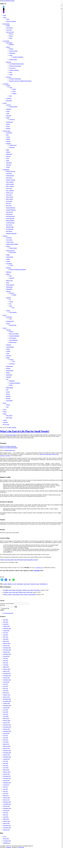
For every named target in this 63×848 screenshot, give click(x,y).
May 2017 (5, 791)
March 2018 (6, 769)
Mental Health (9, 387)
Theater (8, 167)
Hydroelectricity (10, 321)
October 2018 (6, 754)
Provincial (8, 77)
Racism (8, 394)
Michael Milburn (10, 220)
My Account (6, 424)
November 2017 (7, 778)
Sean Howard (9, 212)
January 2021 (6, 697)
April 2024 (5, 624)
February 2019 (6, 746)
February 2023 (6, 643)
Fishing (8, 254)
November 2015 (7, 827)
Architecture (9, 132)
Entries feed (6, 838)
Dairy (10, 96)
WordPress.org (6, 843)
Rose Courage (9, 197)
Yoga (13, 361)
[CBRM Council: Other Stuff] (10, 592)
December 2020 (7, 699)
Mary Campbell (10, 186)
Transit (11, 74)
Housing (8, 368)
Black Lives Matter (14, 333)
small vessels (27, 584)
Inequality (8, 377)
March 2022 (6, 667)
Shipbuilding (9, 289)
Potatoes (14, 93)
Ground (11, 301)
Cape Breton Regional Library (16, 63)
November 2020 (7, 701)
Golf (7, 407)
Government (6, 41)
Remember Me (5, 608)
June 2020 (5, 712)
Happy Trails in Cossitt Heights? (28, 594)
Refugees (8, 396)
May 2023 (5, 637)
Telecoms (11, 293)
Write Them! (9, 415)
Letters (4, 413)
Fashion (8, 139)
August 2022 (6, 656)
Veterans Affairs (13, 59)
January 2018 (6, 774)
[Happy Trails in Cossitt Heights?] (11, 594)
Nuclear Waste (12, 325)
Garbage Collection (14, 70)
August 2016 (6, 810)
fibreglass (9, 584)
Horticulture (9, 100)
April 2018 (5, 767)
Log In (2, 610)
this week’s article (11, 435)
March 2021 (6, 692)
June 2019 (5, 737)
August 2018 (6, 759)
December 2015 (7, 825)
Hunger (8, 124)
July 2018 (5, 761)
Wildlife (8, 25)
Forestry (8, 259)
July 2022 (5, 658)
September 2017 (7, 782)
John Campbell (9, 182)
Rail (10, 303)
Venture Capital (13, 248)
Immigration (12, 53)
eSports (8, 404)
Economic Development (15, 66)
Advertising (9, 237)
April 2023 (5, 639)
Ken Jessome (9, 214)
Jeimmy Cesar (9, 192)
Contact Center (9, 242)
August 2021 (6, 682)
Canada (5, 584)
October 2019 (6, 729)
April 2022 (5, 664)
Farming (8, 85)
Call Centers (9, 239)
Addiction (8, 109)
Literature (8, 143)
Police (10, 72)
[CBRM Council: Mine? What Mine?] (12, 590)
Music (7, 150)
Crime (7, 113)
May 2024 (5, 622)
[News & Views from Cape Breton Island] (7, 0)
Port (13, 307)
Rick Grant (9, 205)
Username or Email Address (7, 603)
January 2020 (6, 722)
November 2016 (7, 804)
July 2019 (5, 735)
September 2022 (7, 654)
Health (7, 117)
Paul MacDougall (10, 216)
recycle (14, 584)
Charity (8, 111)
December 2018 (7, 750)
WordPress (8, 847)
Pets (7, 389)
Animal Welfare (10, 347)
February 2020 (6, 720)
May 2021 (5, 688)
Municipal (8, 62)
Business (5, 236)
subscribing (37, 570)
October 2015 (6, 829)
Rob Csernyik (9, 199)
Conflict (8, 351)
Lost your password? (8, 613)
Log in (4, 836)
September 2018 (7, 757)
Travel (4, 409)
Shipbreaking (9, 287)
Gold (10, 276)
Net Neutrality (12, 338)
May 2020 (5, 714)
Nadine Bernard (10, 175)
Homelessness (9, 122)
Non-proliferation (13, 340)
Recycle (11, 33)
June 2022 (5, 660)
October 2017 (6, 780)
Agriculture (6, 83)
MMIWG (11, 44)
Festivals (8, 141)
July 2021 (5, 684)
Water (10, 306)
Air (10, 299)
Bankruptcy (12, 380)
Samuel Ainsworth (10, 171)
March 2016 (6, 819)
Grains (14, 91)
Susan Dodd (9, 201)
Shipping (8, 291)
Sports (4, 403)
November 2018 (7, 752)
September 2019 (7, 731)
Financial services (10, 250)
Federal (8, 47)
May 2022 (5, 662)
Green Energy (9, 27)
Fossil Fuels (9, 317)
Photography (9, 154)
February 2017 (6, 797)
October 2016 (6, 806)
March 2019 (6, 744)
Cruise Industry (13, 312)
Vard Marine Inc (44, 584)
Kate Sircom (9, 224)
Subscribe (5, 422)
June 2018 (5, 763)
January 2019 (6, 748)
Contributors (6, 169)
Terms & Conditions (11, 21)
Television (8, 164)
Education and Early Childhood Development (20, 81)
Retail (7, 282)
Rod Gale (8, 203)
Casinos (11, 265)
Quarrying (11, 278)
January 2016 (6, 823)
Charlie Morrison (10, 222)
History (5, 411)
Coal (10, 318)
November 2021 (7, 675)
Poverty (8, 126)
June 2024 (5, 619)
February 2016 (6, 821)
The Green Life (10, 32)
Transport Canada (34, 584)
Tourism (8, 310)
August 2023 (6, 630)
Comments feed (7, 840)
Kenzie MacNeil (10, 218)
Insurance (8, 267)
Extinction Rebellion (14, 336)
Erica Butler (9, 177)
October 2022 (6, 652)
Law (7, 379)
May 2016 (5, 814)
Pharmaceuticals (10, 284)
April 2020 (5, 716)
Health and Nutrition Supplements (17, 269)
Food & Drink (9, 257)
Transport (8, 297)
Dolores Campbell (10, 179)
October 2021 (6, 677)
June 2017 (5, 789)
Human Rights (9, 370)
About (4, 17)
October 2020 (6, 703)
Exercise (11, 359)
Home (4, 15)
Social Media (9, 400)
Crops (10, 87)
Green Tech (9, 30)
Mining (8, 274)
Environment (6, 23)
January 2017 (6, 799)
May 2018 (5, 765)
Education (8, 115)
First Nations (9, 42)
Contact (5, 420)
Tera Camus (9, 188)
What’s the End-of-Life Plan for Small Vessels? (24, 431)
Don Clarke (9, 194)
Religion (8, 128)
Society (5, 103)
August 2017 (6, 784)
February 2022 (6, 669)
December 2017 (7, 776)
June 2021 (5, 686)
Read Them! (9, 417)
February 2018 (6, 772)
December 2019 (7, 724)
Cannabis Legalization (17, 57)
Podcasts (8, 156)
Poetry (7, 158)
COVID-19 (12, 119)
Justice (10, 55)
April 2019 (5, 742)
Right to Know (13, 342)
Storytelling (9, 162)
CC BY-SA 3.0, (39, 567)
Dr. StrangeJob (9, 229)
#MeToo (11, 331)
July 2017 (5, 787)
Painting (8, 152)
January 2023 (6, 645)
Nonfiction (11, 147)
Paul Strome (9, 231)
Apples (14, 89)
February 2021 (6, 694)
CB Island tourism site (9, 450)
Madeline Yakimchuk (11, 233)
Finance (8, 246)
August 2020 (6, 707)
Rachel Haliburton (10, 207)
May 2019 (5, 739)
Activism (8, 105)
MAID (11, 385)
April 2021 (5, 690)
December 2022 (7, 647)
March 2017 (6, 795)
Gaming (8, 261)
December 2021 (7, 673)
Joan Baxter (9, 173)
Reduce (11, 36)
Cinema (8, 137)
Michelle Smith (10, 227)
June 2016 (5, 812)
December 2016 (7, 802)
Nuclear (8, 323)
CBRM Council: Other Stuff (25, 592)
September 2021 (7, 679)
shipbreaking (20, 584)
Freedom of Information (15, 78)
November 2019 (7, 727)
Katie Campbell (10, 184)
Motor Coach (9, 280)
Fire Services (12, 68)
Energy (5, 315)
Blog (7, 135)
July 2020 (5, 709)
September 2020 (7, 705)
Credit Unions (12, 252)
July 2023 (5, 632)
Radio (7, 160)
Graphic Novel (12, 145)
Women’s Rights (13, 106)
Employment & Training (12, 244)
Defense (11, 48)
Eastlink (14, 294)
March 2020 (6, 718)
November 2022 (7, 649)
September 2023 (7, 628)
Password (2, 605)
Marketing (8, 272)
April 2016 (5, 817)
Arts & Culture (6, 131)
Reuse (10, 38)
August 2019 (6, 733)
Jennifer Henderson (11, 209)
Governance (9, 263)
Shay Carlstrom (10, 190)
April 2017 (5, 793)
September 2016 (7, 808)
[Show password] (16, 607)
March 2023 (6, 641)
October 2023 (6, 626)
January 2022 (6, 671)
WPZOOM (21, 847)
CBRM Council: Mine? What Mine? (31, 590)
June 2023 (5, 634)
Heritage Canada (13, 51)
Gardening (8, 98)
